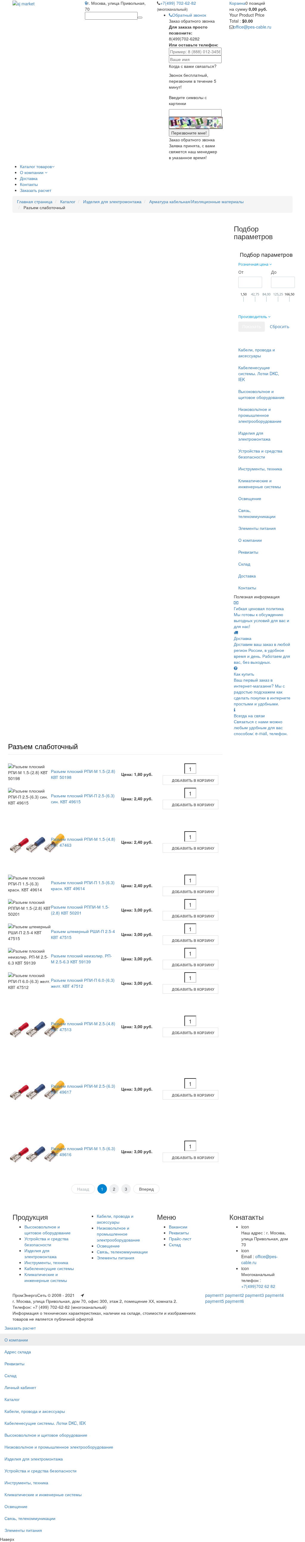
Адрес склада (17, 1352)
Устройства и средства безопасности (260, 454)
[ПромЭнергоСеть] (24, 3)
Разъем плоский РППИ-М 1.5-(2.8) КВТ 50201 (80, 910)
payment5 (214, 1301)
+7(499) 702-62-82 (178, 3)
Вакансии (178, 1227)
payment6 (234, 1301)
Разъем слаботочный (43, 746)
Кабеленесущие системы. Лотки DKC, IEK (258, 373)
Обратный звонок (189, 15)
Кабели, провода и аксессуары (256, 353)
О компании (250, 540)
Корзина (237, 3)
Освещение (249, 498)
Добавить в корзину (193, 780)
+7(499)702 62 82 (258, 1286)
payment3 (254, 1295)
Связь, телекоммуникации (257, 513)
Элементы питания (257, 528)
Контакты (247, 588)
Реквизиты (248, 552)
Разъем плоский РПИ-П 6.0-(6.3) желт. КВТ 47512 (83, 983)
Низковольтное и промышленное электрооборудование (259, 415)
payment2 (234, 1295)
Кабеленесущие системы (49, 1268)
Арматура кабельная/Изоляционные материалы (196, 201)
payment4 (274, 1295)
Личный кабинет (20, 1387)
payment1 (214, 1295)
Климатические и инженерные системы (259, 483)
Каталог (67, 201)
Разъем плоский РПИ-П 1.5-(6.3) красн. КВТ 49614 (83, 885)
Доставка (247, 576)
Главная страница (34, 201)
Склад (244, 564)
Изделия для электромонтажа (112, 201)
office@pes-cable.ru (252, 27)
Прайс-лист (180, 1239)
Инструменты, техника (260, 469)
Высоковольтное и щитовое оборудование (261, 394)
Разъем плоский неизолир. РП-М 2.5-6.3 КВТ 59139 (81, 959)
